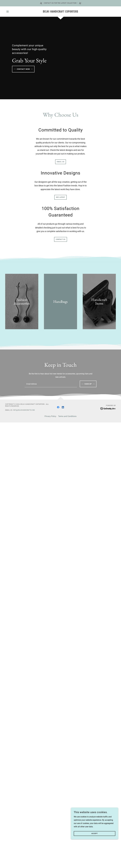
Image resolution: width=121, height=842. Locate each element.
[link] (60, 12)
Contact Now (23, 69)
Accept (94, 833)
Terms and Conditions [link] (67, 416)
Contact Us (60, 239)
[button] (7, 11)
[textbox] (51, 384)
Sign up (88, 384)
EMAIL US (60, 162)
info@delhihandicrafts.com (24, 410)
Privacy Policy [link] (50, 416)
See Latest (60, 197)
